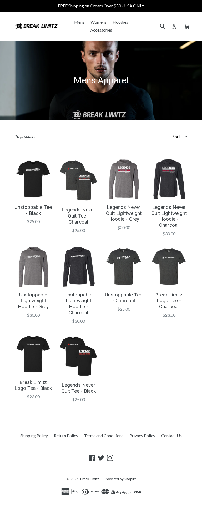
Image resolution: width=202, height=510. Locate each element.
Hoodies (120, 21)
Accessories (101, 29)
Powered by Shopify (120, 479)
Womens (98, 21)
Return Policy (66, 435)
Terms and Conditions (103, 435)
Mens (79, 21)
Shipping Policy (34, 435)
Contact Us (171, 435)
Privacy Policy (142, 435)
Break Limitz (89, 479)
